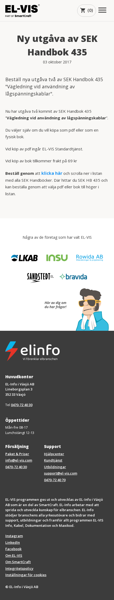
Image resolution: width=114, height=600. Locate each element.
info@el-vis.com (18, 460)
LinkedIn (12, 542)
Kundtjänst (53, 460)
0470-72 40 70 (54, 479)
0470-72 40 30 (21, 404)
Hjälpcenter (54, 453)
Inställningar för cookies (25, 574)
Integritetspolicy (19, 568)
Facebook (13, 548)
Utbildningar (55, 466)
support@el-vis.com (60, 473)
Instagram (14, 535)
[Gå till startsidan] (22, 10)
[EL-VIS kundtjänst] (74, 309)
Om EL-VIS (13, 555)
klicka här (51, 173)
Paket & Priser (17, 453)
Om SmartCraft (18, 561)
